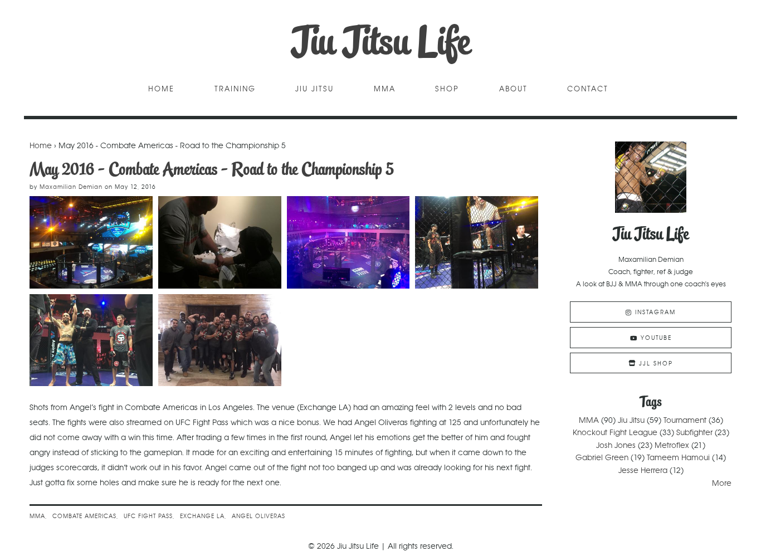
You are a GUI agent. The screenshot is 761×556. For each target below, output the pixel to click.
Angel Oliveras (258, 516)
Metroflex (672, 445)
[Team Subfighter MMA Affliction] (219, 340)
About (513, 89)
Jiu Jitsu (314, 89)
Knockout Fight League (615, 432)
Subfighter (694, 432)
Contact (587, 89)
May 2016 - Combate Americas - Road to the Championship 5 (212, 169)
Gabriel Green (601, 457)
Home (161, 89)
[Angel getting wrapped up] (219, 242)
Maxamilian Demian (71, 187)
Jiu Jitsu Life (381, 41)
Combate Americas (84, 516)
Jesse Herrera (642, 470)
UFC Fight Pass (148, 516)
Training (235, 89)
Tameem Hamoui (678, 457)
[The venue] (91, 242)
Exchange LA (202, 516)
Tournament (685, 420)
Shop (447, 89)
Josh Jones (616, 445)
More (721, 483)
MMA (385, 89)
